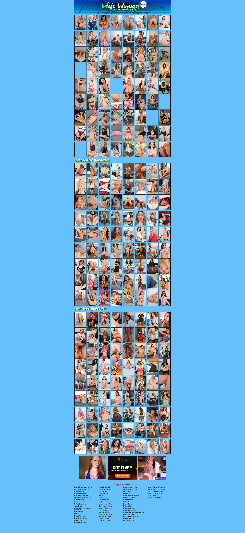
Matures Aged (79, 491)
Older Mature (78, 512)
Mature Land (103, 497)
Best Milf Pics (127, 504)
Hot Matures (103, 491)
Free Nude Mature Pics (82, 489)
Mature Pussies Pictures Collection (82, 509)
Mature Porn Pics (80, 493)
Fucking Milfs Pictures (130, 516)
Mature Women (79, 500)
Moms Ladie (78, 520)
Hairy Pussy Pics (80, 522)
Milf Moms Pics (104, 512)
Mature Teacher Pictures (156, 493)
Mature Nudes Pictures (106, 514)
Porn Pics (102, 495)
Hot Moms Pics (128, 493)
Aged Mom (78, 506)
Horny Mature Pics (105, 487)
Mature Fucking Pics (130, 510)
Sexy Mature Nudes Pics (82, 497)
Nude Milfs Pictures (105, 502)
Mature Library (104, 519)
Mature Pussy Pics (105, 508)
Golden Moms (103, 510)
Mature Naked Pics (105, 504)
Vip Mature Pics (128, 521)
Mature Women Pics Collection (133, 512)
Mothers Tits (127, 506)
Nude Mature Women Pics (83, 487)
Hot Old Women (104, 500)
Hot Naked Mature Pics (106, 489)
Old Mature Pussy (129, 519)
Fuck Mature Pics (105, 521)
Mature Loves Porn (154, 497)
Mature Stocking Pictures (156, 487)
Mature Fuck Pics (80, 504)
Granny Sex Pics (129, 497)
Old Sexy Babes (79, 514)
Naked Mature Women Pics (157, 489)
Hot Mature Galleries (106, 516)
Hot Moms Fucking (80, 518)
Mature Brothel (128, 500)
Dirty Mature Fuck (129, 514)
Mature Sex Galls (129, 508)
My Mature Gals (79, 502)
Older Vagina (103, 493)
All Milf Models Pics (130, 489)
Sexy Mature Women (106, 506)
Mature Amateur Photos (131, 495)
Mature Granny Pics (130, 487)
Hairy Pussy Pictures (81, 495)
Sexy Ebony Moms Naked (156, 491)
